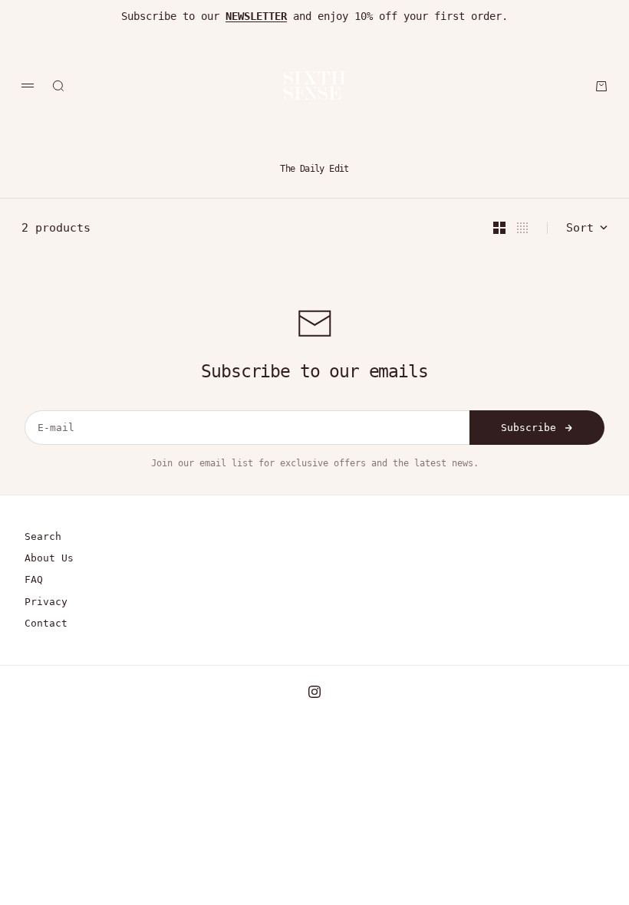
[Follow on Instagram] (314, 691)
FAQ (34, 579)
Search (43, 536)
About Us (49, 558)
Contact (46, 623)
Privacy (46, 601)
